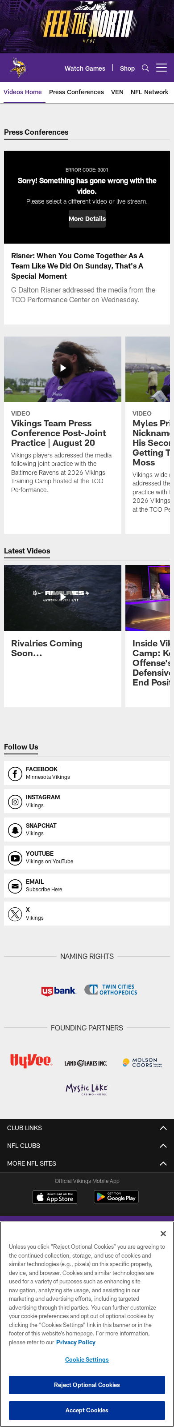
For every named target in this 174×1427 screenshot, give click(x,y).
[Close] (163, 1233)
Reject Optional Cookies (87, 1384)
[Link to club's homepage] (18, 64)
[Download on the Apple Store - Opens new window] (55, 1198)
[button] (87, 219)
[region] (87, 1324)
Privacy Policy (75, 1342)
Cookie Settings (87, 1359)
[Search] (145, 68)
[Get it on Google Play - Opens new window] (116, 1201)
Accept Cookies (87, 1410)
